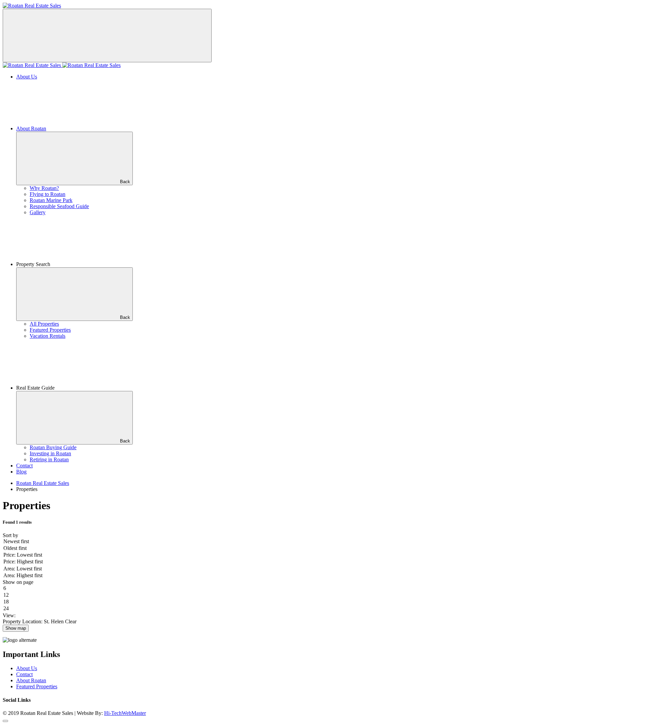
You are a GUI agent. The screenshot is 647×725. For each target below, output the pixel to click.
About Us (26, 76)
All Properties (44, 324)
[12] (323, 595)
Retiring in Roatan (49, 459)
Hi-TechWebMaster (125, 713)
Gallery (37, 212)
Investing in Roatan (50, 453)
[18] (323, 602)
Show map (15, 628)
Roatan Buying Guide (53, 447)
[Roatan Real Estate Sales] (32, 5)
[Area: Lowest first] (323, 569)
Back (125, 181)
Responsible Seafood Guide (59, 206)
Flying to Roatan (47, 194)
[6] (323, 588)
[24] (323, 608)
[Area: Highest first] (323, 575)
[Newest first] (323, 541)
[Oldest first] (323, 548)
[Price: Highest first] (323, 562)
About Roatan (31, 128)
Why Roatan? (44, 188)
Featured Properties (50, 330)
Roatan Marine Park (51, 200)
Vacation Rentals (47, 336)
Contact (24, 465)
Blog (21, 471)
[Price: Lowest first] (323, 555)
